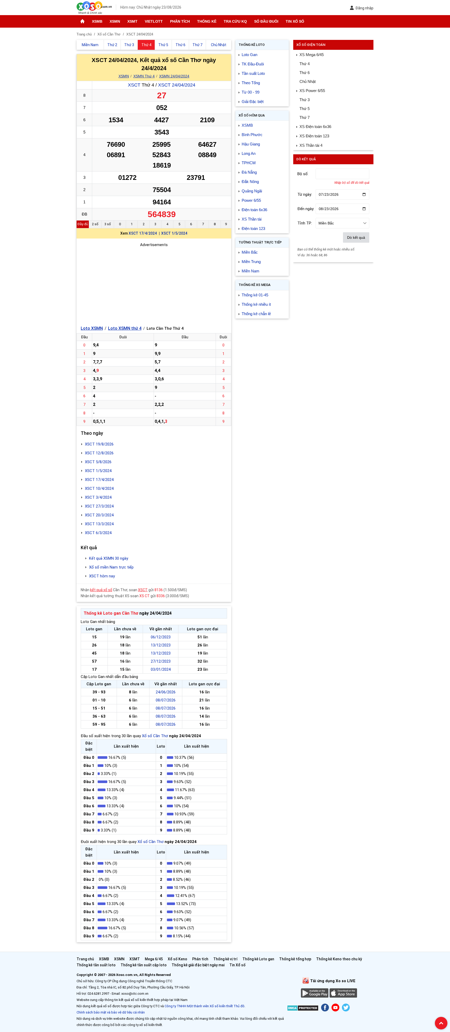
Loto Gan (249, 54)
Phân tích (180, 21)
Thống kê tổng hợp (295, 959)
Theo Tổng (251, 83)
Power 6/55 (251, 200)
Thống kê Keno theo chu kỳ (339, 959)
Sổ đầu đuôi (266, 21)
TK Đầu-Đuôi (253, 64)
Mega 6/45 (154, 959)
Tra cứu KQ (235, 21)
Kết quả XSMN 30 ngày (108, 558)
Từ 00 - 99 (250, 92)
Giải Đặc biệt (253, 101)
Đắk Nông (250, 181)
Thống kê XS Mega (255, 285)
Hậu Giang (251, 144)
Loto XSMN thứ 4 (124, 328)
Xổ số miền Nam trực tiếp (111, 567)
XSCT (134, 85)
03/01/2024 (161, 669)
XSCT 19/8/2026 (99, 444)
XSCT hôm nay (102, 576)
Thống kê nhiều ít (256, 304)
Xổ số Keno (177, 959)
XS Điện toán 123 (314, 136)
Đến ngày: (305, 208)
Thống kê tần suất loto (96, 965)
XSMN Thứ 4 (144, 76)
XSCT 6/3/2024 (98, 532)
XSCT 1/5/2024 (174, 233)
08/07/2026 (166, 700)
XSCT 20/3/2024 (99, 515)
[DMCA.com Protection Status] (302, 1009)
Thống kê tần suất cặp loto (144, 965)
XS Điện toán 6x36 (315, 126)
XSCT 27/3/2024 (99, 506)
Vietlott (154, 21)
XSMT (132, 21)
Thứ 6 (304, 72)
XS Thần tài (251, 219)
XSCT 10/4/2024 (99, 488)
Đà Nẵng (249, 172)
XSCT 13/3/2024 (99, 524)
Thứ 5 (304, 108)
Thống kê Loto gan (258, 959)
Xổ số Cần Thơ (155, 736)
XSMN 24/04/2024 (174, 76)
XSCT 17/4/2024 (143, 233)
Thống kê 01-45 (255, 295)
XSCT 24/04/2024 (176, 85)
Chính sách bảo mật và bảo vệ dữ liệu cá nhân (111, 1012)
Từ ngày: (304, 194)
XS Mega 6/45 (311, 54)
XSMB (97, 21)
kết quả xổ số (101, 590)
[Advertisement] (154, 284)
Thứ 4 (304, 64)
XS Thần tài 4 (310, 145)
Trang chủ (85, 959)
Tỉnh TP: (304, 223)
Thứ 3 (304, 99)
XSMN (115, 21)
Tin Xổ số (295, 21)
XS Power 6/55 (312, 90)
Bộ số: (302, 174)
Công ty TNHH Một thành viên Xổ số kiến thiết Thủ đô (205, 1006)
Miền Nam (250, 271)
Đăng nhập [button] (364, 8)
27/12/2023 (161, 661)
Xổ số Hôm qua (252, 115)
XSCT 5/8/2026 (98, 462)
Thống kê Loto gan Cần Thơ (111, 613)
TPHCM (249, 163)
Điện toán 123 (253, 228)
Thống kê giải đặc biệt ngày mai (198, 965)
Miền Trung (251, 261)
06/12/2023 (161, 637)
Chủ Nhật (307, 81)
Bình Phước (252, 134)
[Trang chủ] (82, 21)
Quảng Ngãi (252, 191)
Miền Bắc (250, 252)
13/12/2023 (161, 645)
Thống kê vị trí (225, 959)
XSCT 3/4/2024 (98, 497)
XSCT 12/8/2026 (99, 453)
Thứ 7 (304, 117)
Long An (248, 153)
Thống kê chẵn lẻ (256, 314)
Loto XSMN (92, 328)
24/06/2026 (166, 692)
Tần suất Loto (253, 73)
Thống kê (206, 21)
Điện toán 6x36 (254, 209)
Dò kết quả (356, 237)
